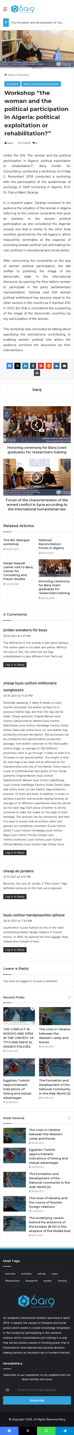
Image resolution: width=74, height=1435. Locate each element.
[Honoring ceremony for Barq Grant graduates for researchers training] (55, 568)
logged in (26, 981)
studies (47, 1280)
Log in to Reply (14, 664)
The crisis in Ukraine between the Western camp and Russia (45, 1134)
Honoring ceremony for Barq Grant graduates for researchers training (54, 587)
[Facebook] (10, 366)
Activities (23, 74)
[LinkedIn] (25, 366)
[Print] (37, 373)
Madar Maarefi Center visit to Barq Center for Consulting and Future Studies (18, 571)
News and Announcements (41, 84)
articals (41, 1273)
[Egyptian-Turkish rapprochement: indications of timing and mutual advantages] (19, 1067)
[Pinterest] (41, 366)
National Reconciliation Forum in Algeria (51, 544)
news (55, 1273)
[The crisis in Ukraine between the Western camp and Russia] (55, 1016)
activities (26, 1273)
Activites (10, 1273)
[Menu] (5, 10)
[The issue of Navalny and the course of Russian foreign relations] (14, 1204)
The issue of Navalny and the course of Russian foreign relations (48, 1202)
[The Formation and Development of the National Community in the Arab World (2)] (55, 1067)
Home (11, 74)
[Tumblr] (33, 366)
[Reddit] (49, 366)
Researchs (31, 1280)
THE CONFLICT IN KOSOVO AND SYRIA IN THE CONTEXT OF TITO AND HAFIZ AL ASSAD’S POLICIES (18, 1037)
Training (62, 1280)
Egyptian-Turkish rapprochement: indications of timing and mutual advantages (17, 1089)
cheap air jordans (18, 871)
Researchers (12, 1280)
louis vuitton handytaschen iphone (34, 915)
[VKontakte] (56, 366)
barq (10, 142)
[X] (17, 366)
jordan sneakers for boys (25, 630)
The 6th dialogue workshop (16, 542)
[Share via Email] (64, 366)
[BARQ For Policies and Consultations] (23, 9)
